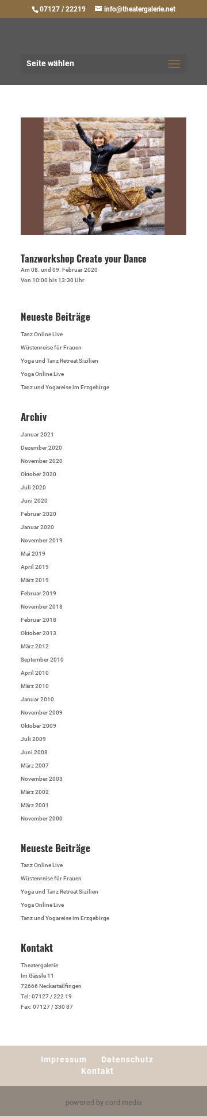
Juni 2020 (34, 500)
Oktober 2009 (38, 726)
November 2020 (42, 461)
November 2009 (42, 712)
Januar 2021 (37, 434)
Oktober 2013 (38, 633)
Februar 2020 (38, 514)
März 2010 (35, 686)
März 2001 (35, 805)
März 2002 (35, 792)
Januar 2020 (37, 527)
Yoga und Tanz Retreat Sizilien (59, 361)
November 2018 (42, 606)
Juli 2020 (33, 487)
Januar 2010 (37, 699)
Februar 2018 (38, 620)
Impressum (64, 1059)
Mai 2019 (33, 553)
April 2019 (35, 567)
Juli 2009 (33, 739)
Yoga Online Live (42, 374)
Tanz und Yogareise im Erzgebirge (65, 387)
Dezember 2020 (41, 447)
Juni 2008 (34, 752)
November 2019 (42, 540)
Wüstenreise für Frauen (51, 347)
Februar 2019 (38, 593)
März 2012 (35, 646)
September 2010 (42, 659)
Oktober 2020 (38, 474)
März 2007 (35, 765)
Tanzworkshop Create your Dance (84, 258)
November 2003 (42, 779)
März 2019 (35, 580)
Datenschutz (127, 1059)
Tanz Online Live (42, 334)
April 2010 (35, 673)
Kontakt (97, 1071)
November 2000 (42, 818)
